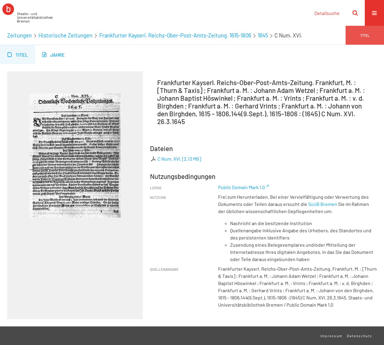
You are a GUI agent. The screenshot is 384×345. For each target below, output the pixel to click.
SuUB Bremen (322, 204)
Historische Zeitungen (65, 35)
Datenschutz (359, 336)
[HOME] (27, 13)
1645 (263, 35)
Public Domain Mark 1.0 (241, 187)
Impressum (331, 336)
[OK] (355, 13)
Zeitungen (19, 35)
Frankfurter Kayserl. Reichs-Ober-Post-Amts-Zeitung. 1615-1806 (175, 35)
